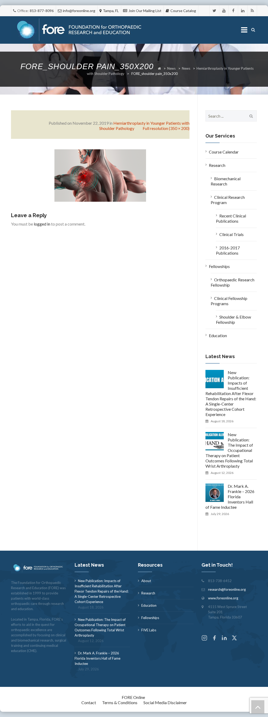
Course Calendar (224, 151)
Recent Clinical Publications (231, 218)
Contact (88, 702)
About (146, 581)
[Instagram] (204, 638)
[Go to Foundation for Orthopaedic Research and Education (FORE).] (159, 68)
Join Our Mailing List (145, 10)
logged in (42, 223)
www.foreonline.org (223, 598)
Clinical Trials (231, 234)
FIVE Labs (148, 630)
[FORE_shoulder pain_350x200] (100, 174)
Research (217, 165)
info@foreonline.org (79, 10)
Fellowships (219, 266)
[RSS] (252, 10)
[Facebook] (233, 10)
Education (218, 335)
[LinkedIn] (243, 10)
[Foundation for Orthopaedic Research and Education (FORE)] (80, 30)
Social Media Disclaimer (165, 702)
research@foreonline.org (227, 589)
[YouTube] (224, 10)
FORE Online (133, 697)
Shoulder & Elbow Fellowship (233, 319)
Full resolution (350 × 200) (166, 128)
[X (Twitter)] (234, 638)
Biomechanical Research (226, 181)
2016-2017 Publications (228, 250)
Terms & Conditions (119, 702)
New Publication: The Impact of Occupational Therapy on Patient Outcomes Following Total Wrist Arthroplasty (229, 450)
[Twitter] (214, 10)
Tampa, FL (111, 10)
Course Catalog (183, 10)
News (171, 68)
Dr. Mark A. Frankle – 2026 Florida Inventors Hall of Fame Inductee (229, 497)
